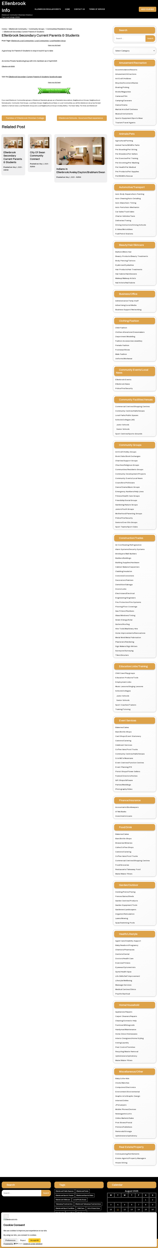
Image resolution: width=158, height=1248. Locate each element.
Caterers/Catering (123, 741)
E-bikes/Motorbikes (124, 229)
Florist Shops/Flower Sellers (127, 771)
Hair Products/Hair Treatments (128, 269)
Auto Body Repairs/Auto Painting (129, 194)
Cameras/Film (121, 96)
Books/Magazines (123, 92)
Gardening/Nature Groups (126, 505)
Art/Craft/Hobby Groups (125, 452)
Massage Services (123, 985)
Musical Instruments (124, 114)
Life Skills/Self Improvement (127, 976)
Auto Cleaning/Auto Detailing (128, 198)
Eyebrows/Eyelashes (124, 265)
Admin (6, 170)
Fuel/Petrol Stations (124, 234)
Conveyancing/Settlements (127, 1154)
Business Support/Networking (128, 310)
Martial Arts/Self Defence (126, 109)
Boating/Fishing (122, 87)
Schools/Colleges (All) (125, 420)
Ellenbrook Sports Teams (64, 1195)
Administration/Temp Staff (127, 301)
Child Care (80, 1208)
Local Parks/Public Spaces (126, 415)
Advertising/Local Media (125, 305)
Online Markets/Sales (124, 1118)
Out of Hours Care (93, 1208)
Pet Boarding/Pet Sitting (126, 149)
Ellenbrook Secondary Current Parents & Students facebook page (35, 77)
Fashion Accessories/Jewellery (128, 341)
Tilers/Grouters (122, 655)
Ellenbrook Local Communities (22, 41)
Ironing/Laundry (122, 1043)
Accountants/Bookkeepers (127, 807)
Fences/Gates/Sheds (124, 896)
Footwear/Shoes (122, 350)
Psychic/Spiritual (122, 994)
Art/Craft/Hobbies (123, 78)
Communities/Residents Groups (129, 469)
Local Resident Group (58, 41)
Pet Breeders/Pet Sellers (126, 154)
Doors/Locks (120, 589)
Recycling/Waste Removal (126, 1052)
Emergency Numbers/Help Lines (129, 491)
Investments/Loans (123, 816)
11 (118, 1210)
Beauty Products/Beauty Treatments (131, 256)
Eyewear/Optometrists (125, 967)
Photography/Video (124, 789)
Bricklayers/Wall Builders (126, 554)
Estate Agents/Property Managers (130, 1158)
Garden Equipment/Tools (126, 905)
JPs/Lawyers (121, 1105)
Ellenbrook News (122, 384)
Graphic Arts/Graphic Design (127, 1096)
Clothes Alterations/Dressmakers (130, 332)
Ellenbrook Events (123, 380)
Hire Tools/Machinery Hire (126, 629)
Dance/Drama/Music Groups (127, 487)
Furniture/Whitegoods (125, 1025)
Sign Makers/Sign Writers (126, 646)
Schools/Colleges (123, 691)
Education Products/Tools (126, 678)
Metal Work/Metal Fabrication (128, 637)
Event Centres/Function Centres (129, 763)
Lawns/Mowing (121, 918)
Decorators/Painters (124, 580)
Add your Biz (147, 9)
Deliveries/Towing (123, 220)
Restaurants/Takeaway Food (128, 869)
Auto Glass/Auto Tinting (125, 203)
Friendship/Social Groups (126, 500)
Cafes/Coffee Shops (124, 847)
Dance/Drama (121, 105)
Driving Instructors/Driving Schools (130, 225)
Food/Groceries (122, 865)
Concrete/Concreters (124, 576)
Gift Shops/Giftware (124, 780)
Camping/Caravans (123, 101)
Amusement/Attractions (125, 74)
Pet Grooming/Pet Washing (127, 163)
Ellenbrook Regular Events (48, 9)
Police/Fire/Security (124, 388)
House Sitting (121, 1163)
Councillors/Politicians (125, 483)
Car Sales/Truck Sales (124, 212)
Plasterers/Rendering (124, 642)
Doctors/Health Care (124, 958)
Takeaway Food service (64, 1204)
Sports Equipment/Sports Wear (129, 118)
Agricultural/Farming (124, 141)
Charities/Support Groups (126, 461)
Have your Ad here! (54, 45)
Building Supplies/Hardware (127, 562)
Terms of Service (97, 9)
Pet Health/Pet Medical (125, 167)
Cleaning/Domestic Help (126, 1021)
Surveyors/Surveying (124, 651)
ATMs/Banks (120, 812)
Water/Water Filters (123, 874)
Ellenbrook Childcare (63, 1200)
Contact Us (79, 9)
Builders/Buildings (123, 558)
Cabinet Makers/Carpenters (127, 567)
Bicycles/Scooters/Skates (126, 83)
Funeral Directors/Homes (126, 776)
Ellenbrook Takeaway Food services (88, 1204)
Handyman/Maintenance (125, 1029)
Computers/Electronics (125, 1087)
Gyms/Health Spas (123, 972)
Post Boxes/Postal (123, 1123)
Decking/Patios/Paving (125, 892)
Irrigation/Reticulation (124, 914)
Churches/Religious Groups (127, 465)
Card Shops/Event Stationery (128, 736)
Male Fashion (121, 354)
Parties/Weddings (123, 785)
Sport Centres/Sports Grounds (128, 434)
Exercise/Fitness (122, 963)
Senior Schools (123, 429)
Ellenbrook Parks (82, 1191)
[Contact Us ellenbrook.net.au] (54, 94)
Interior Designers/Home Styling (129, 1038)
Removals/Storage (123, 1131)
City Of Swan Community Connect (37, 155)
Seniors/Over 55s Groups (126, 522)
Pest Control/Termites (125, 1047)
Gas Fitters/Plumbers (124, 611)
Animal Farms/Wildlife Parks (127, 145)
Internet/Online (122, 1100)
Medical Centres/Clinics (125, 989)
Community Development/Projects (130, 474)
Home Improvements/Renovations (130, 633)
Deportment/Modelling (125, 336)
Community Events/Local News (129, 478)
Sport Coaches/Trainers (125, 705)
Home (67, 9)
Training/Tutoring (123, 709)
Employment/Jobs (123, 682)
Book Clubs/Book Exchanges (127, 456)
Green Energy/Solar (124, 620)
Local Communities (41, 41)
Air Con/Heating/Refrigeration (128, 545)
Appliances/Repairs (123, 1012)
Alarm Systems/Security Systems (130, 549)
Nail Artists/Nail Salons (125, 283)
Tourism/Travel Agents (125, 123)
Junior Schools (122, 425)
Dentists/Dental (122, 954)
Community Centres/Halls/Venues (130, 411)
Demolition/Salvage (124, 585)
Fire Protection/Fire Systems (128, 602)
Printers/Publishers (123, 1127)
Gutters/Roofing (122, 624)
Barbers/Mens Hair (123, 252)
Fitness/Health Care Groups (127, 496)
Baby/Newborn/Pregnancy (126, 945)
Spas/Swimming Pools (125, 923)
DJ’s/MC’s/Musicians (124, 758)
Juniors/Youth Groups (124, 509)
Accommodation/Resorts (126, 70)
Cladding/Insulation (123, 571)
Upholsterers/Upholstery (126, 1056)
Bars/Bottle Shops (123, 732)
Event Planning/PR (123, 767)
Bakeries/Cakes (122, 727)
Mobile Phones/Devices (125, 1109)
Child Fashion (121, 328)
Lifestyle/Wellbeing (123, 981)
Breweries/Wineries (123, 843)
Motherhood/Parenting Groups (128, 514)
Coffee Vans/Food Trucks (126, 749)
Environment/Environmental (127, 1092)
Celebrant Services (123, 745)
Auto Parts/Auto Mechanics (127, 207)
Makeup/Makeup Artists (125, 278)
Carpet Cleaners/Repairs (126, 1016)
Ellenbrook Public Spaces (65, 1191)
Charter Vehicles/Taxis (125, 216)
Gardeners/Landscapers (125, 910)
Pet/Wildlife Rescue (124, 176)
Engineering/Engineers (125, 598)
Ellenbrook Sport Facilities (65, 1208)
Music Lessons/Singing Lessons (129, 686)
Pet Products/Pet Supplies (127, 172)
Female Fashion (122, 345)
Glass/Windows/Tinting (125, 615)
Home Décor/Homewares (126, 1034)
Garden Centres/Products (126, 901)
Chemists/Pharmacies (125, 950)
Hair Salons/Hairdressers (126, 274)
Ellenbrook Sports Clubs (84, 1195)
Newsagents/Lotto (123, 1114)
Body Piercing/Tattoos (125, 261)
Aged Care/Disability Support (128, 941)
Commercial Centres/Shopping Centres (132, 406)
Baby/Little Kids (122, 1078)
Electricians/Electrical (125, 593)
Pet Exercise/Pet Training (126, 158)
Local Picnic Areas (79, 1200)
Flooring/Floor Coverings (126, 607)
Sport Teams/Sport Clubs (126, 527)
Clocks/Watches (122, 1083)
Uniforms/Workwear (123, 359)
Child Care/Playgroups (125, 673)
